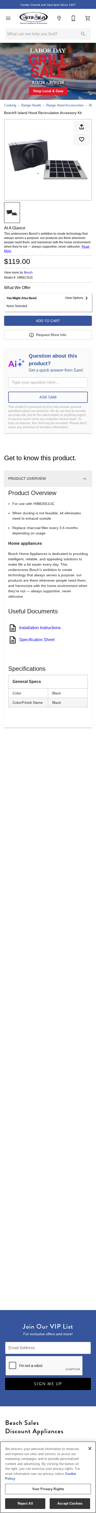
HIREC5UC (25, 277)
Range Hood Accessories (65, 105)
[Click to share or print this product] (81, 126)
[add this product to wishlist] (81, 139)
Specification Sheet (37, 640)
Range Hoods (31, 105)
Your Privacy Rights (48, 1489)
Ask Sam (48, 397)
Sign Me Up (48, 1384)
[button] (8, 18)
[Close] (89, 1448)
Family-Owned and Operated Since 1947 (48, 4)
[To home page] (33, 18)
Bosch (28, 272)
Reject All (25, 1503)
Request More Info (51, 335)
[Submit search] (83, 34)
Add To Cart (48, 321)
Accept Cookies (69, 1503)
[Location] (59, 18)
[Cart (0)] (88, 18)
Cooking (10, 105)
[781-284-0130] (73, 18)
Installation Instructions (40, 628)
